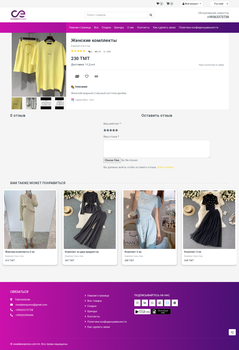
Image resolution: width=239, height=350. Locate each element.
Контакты (143, 27)
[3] (110, 130)
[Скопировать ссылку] (96, 76)
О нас (130, 27)
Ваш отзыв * (111, 136)
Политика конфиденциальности (198, 27)
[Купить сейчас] (77, 76)
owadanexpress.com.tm (26, 344)
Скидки (106, 27)
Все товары (94, 300)
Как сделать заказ (164, 27)
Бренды (119, 27)
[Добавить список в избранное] (86, 76)
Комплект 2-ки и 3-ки (12, 256)
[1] (104, 130)
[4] (113, 130)
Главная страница (80, 27)
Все (96, 27)
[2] (107, 130)
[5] (116, 130)
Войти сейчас (165, 167)
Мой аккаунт (191, 3)
